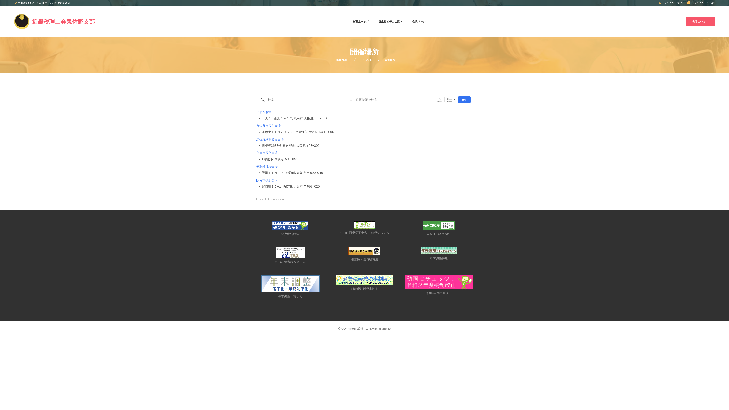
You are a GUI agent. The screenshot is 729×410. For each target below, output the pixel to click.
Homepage (341, 60)
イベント (366, 60)
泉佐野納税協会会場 (270, 139)
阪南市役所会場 (267, 180)
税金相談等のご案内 (390, 21)
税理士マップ (361, 21)
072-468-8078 (703, 3)
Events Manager (276, 198)
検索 (464, 99)
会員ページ (419, 21)
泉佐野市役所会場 (268, 126)
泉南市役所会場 (267, 153)
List (449, 99)
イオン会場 (263, 112)
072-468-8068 (673, 3)
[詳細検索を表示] (439, 99)
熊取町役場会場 (267, 166)
